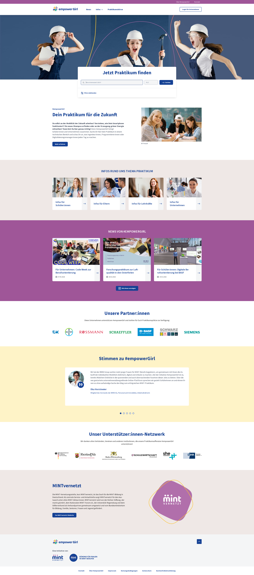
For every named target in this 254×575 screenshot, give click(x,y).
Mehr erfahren (60, 144)
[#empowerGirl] (65, 9)
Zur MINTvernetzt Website (64, 515)
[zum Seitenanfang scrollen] (199, 541)
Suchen (167, 82)
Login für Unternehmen (190, 9)
